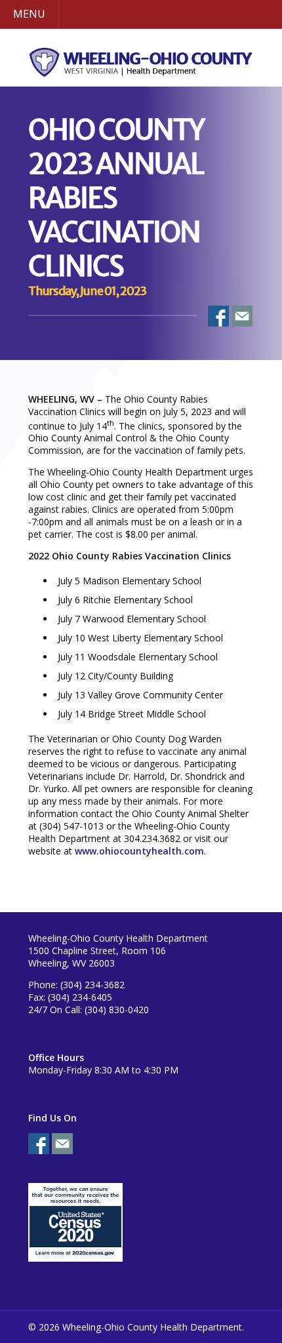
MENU (29, 14)
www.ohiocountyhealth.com (139, 851)
